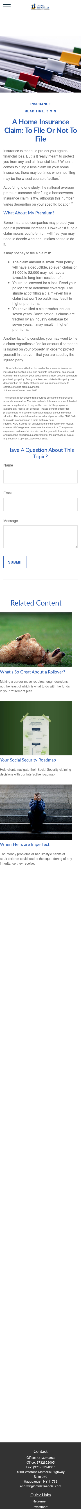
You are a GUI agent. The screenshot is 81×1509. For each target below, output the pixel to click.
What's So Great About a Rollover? (32, 672)
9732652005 (46, 1462)
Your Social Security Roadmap (28, 760)
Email (8, 492)
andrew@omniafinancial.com (40, 1486)
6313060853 (46, 1457)
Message (10, 520)
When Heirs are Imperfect (25, 845)
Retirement (40, 1501)
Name (8, 465)
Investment (40, 1506)
